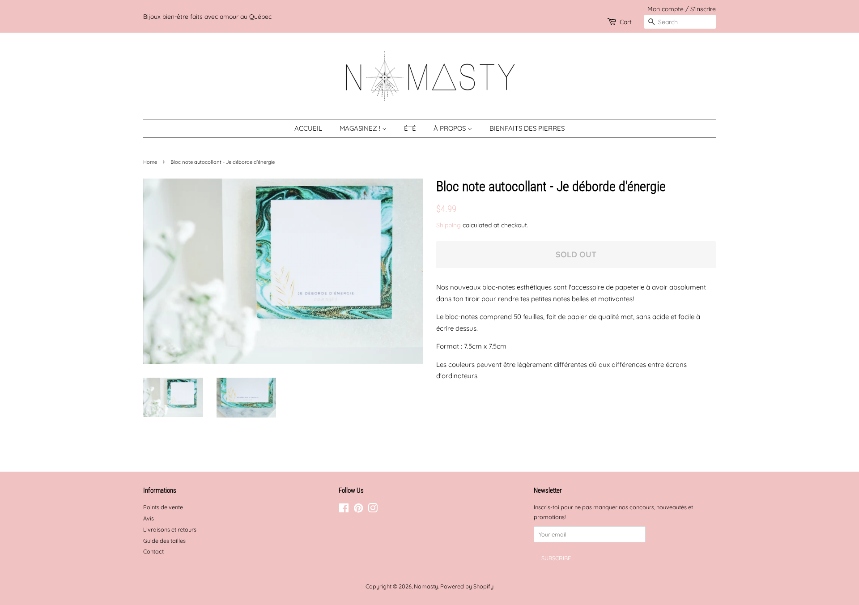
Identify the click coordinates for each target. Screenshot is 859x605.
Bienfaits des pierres (527, 128)
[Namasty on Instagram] (373, 509)
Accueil (308, 128)
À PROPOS (451, 128)
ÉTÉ (410, 128)
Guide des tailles (164, 540)
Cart (626, 22)
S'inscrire (703, 9)
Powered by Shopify (466, 586)
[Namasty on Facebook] (344, 509)
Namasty (426, 586)
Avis (148, 518)
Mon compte (665, 9)
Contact (153, 551)
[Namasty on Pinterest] (358, 509)
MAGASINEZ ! (361, 128)
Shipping (448, 225)
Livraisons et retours (169, 529)
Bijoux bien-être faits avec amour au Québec (207, 16)
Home (150, 162)
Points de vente (163, 507)
